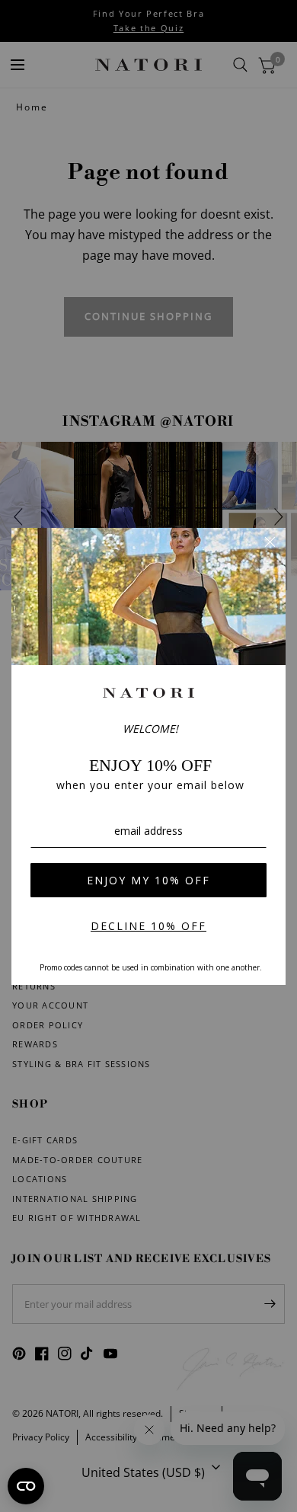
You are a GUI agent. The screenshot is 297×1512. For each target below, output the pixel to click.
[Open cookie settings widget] (26, 1486)
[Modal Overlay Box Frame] (148, 756)
